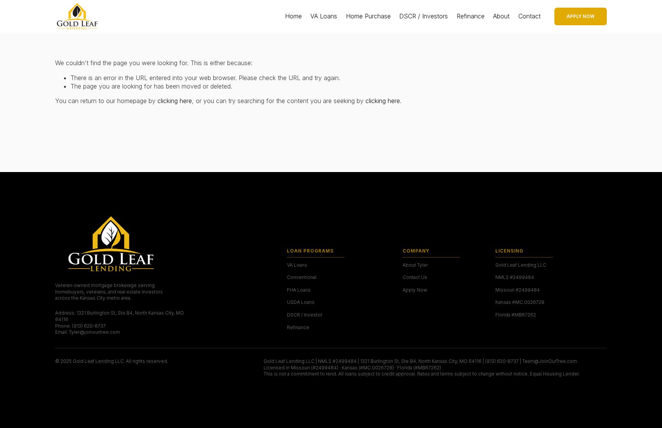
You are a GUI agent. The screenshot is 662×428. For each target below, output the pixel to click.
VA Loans (323, 16)
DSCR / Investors (423, 16)
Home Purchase (368, 16)
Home (293, 16)
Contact (529, 16)
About (501, 16)
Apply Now (581, 16)
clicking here (174, 101)
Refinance (471, 16)
